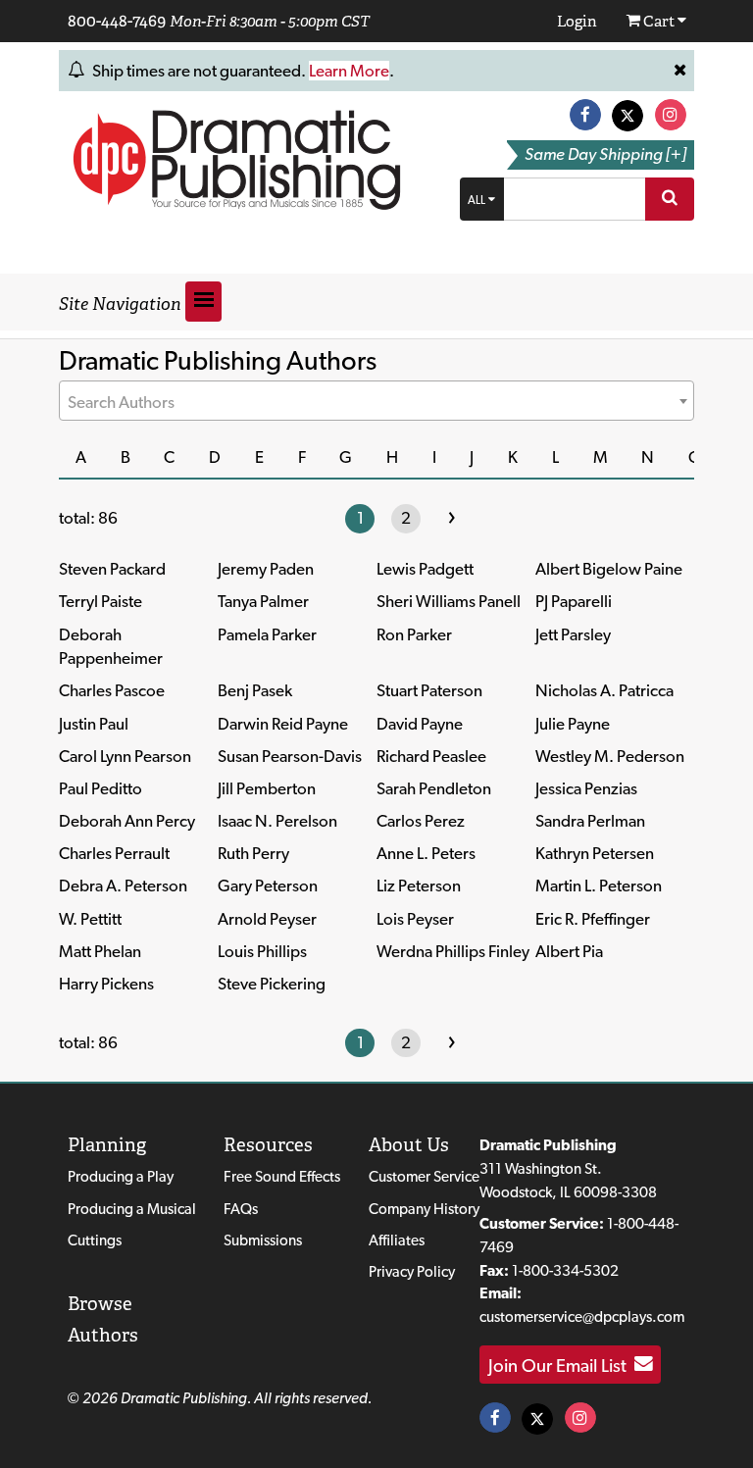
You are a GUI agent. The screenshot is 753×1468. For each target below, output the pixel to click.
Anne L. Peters (426, 853)
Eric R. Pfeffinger (592, 919)
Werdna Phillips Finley (452, 951)
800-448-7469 (117, 20)
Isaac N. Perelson (277, 821)
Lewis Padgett (425, 569)
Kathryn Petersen (594, 853)
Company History (424, 1208)
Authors (103, 1335)
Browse (100, 1303)
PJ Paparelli (573, 601)
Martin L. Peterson (598, 885)
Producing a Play (121, 1176)
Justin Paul (93, 724)
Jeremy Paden (266, 569)
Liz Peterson (418, 885)
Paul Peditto (100, 788)
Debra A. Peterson (123, 885)
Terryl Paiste (100, 601)
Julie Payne (572, 724)
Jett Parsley (573, 634)
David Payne (419, 724)
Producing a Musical (132, 1208)
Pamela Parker (267, 634)
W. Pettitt (90, 919)
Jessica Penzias (586, 788)
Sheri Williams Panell (448, 601)
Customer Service (424, 1176)
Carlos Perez (420, 821)
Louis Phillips (262, 951)
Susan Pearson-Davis (290, 756)
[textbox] (376, 402)
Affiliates (397, 1240)
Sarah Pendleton (433, 788)
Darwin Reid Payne (283, 724)
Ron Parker (414, 634)
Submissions (263, 1240)
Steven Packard (112, 569)
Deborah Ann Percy (127, 821)
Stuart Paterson (429, 690)
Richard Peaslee (431, 756)
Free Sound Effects (282, 1176)
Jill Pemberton (267, 788)
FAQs (241, 1208)
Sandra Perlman (590, 821)
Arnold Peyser (267, 919)
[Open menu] (203, 301)
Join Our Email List (561, 1364)
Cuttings (95, 1240)
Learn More (349, 70)
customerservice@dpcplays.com (581, 1316)
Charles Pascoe (112, 690)
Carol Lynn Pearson (125, 756)
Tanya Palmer (263, 601)
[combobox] (376, 400)
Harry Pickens (106, 983)
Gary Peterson (268, 885)
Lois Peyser (415, 919)
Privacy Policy (412, 1271)
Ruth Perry (253, 853)
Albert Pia (569, 951)
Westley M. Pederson (609, 756)
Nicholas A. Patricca (604, 690)
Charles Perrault (114, 853)
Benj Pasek (255, 690)
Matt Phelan (100, 951)
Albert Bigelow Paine (608, 569)
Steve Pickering (272, 983)
